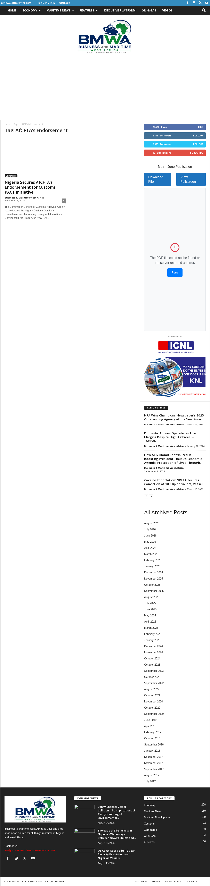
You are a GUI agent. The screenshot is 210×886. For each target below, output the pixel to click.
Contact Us (191, 881)
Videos (167, 10)
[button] (203, 10)
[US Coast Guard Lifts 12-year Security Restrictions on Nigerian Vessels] (84, 856)
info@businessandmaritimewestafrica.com (30, 850)
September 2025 (154, 590)
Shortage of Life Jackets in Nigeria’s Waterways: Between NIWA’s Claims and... (117, 834)
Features (87, 10)
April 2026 (150, 547)
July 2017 (150, 781)
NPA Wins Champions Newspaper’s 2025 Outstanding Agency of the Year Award (174, 417)
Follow (198, 135)
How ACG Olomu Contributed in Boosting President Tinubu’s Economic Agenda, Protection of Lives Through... (173, 459)
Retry (174, 272)
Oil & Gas (149, 10)
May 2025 (150, 615)
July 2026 (150, 529)
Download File (155, 179)
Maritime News (58, 10)
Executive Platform (120, 10)
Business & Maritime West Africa (24, 197)
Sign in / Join (46, 3)
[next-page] (151, 496)
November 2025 (153, 578)
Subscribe (196, 152)
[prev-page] (146, 496)
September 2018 (154, 744)
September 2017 (154, 769)
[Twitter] (200, 3)
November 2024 (153, 652)
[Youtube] (206, 3)
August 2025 (151, 597)
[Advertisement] (105, 89)
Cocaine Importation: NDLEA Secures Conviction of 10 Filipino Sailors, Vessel (173, 482)
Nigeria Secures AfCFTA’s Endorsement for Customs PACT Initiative (30, 187)
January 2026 (152, 566)
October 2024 (152, 658)
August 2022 (151, 689)
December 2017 (153, 756)
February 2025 (152, 633)
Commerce (11, 175)
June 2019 (150, 720)
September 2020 (154, 713)
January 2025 (152, 640)
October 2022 (152, 676)
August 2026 (151, 523)
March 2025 (151, 627)
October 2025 (152, 584)
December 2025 (153, 572)
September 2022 (154, 683)
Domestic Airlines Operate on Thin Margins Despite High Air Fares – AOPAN (170, 437)
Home (12, 10)
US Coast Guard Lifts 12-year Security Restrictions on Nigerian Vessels (116, 854)
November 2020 (153, 701)
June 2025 (150, 609)
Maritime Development (157, 817)
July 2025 (150, 603)
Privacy (156, 881)
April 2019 (150, 726)
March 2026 (151, 554)
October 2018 (152, 738)
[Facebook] (187, 3)
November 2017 (153, 763)
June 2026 (150, 535)
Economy (30, 10)
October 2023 (152, 664)
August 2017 (151, 775)
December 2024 (153, 646)
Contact (64, 3)
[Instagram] (194, 3)
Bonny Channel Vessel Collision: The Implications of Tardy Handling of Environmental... (116, 812)
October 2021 (152, 695)
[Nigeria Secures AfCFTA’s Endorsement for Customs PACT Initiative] (35, 157)
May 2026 (150, 541)
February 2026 (152, 560)
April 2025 (150, 621)
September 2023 (154, 670)
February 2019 (152, 732)
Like (200, 126)
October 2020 (152, 707)
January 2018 (152, 750)
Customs (149, 823)
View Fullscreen (188, 179)
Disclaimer (141, 881)
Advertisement (172, 881)
